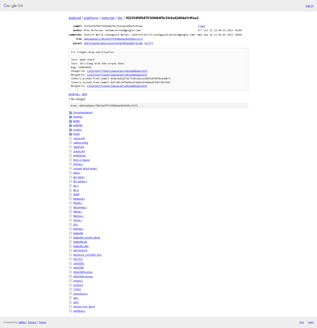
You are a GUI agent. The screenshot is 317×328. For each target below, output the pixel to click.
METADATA (80, 250)
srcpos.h (78, 285)
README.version (83, 276)
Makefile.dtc (80, 242)
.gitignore (78, 147)
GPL (75, 224)
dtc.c (76, 185)
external (107, 18)
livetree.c (78, 229)
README (78, 267)
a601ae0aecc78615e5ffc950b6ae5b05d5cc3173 (113, 38)
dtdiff (76, 194)
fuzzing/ (78, 116)
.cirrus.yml (79, 138)
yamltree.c (79, 311)
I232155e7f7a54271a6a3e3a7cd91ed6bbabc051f (117, 71)
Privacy (32, 322)
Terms (42, 322)
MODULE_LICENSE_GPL (87, 255)
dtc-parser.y (80, 181)
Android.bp (79, 155)
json (310, 322)
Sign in (309, 6)
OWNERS (78, 263)
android (75, 18)
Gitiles (22, 322)
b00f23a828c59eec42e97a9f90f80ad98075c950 (113, 43)
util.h (76, 302)
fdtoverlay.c (80, 207)
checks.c (78, 164)
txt (301, 322)
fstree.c (77, 220)
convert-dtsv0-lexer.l (85, 168)
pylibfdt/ (78, 125)
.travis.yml (79, 151)
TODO (77, 289)
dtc (120, 18)
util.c (76, 298)
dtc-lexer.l (79, 177)
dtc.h (76, 190)
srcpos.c (78, 280)
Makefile (78, 233)
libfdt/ (76, 121)
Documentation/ (83, 112)
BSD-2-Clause (81, 160)
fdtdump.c (79, 198)
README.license (82, 272)
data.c (76, 172)
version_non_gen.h (84, 306)
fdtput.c (77, 211)
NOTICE (78, 259)
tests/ (76, 134)
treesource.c (80, 293)
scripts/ (77, 129)
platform (91, 18)
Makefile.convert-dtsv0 (86, 237)
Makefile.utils (81, 246)
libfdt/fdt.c (75, 94)
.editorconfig (80, 142)
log (201, 26)
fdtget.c (77, 203)
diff (149, 43)
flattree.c (78, 216)
